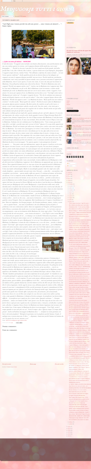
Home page (33, 364)
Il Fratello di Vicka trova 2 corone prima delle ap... (79, 279)
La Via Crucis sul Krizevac (74, 218)
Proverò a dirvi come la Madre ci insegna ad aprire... (79, 313)
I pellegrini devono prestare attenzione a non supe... (79, 236)
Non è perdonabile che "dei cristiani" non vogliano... (79, 419)
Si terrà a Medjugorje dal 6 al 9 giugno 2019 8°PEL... (79, 259)
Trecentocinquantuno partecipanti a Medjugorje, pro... (79, 281)
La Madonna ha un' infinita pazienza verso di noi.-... (79, 214)
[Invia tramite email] (16, 322)
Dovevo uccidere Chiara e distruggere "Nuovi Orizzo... (79, 352)
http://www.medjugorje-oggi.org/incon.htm (16, 320)
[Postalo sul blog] (18, 322)
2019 (69, 182)
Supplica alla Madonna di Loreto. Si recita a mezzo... (79, 253)
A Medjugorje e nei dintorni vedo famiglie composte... (79, 322)
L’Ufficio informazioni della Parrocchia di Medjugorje (79, 332)
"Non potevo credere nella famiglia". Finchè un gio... (79, 354)
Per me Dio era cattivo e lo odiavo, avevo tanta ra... (79, 285)
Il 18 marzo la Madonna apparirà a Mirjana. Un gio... (79, 341)
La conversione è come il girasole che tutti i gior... (78, 315)
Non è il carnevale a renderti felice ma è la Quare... (79, 393)
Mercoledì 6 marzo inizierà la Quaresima (77, 402)
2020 (69, 180)
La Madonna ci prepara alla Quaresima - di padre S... (79, 412)
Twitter (68, 102)
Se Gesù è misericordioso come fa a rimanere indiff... (79, 225)
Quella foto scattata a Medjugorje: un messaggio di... (79, 371)
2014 (69, 434)
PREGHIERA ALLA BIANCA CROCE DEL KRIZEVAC (80, 220)
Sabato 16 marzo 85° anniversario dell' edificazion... (79, 337)
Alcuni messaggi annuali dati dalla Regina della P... (79, 309)
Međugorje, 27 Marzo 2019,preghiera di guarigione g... (79, 229)
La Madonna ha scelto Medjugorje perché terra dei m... (79, 246)
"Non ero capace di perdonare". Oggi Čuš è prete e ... (79, 203)
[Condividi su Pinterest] (21, 322)
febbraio (71, 422)
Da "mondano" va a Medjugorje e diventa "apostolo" (79, 365)
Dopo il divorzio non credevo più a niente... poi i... (78, 386)
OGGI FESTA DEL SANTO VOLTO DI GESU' (78, 404)
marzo (70, 201)
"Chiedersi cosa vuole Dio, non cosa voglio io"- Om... (79, 227)
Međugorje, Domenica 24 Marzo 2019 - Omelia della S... (80, 257)
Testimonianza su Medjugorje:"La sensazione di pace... (79, 235)
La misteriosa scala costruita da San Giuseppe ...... (79, 300)
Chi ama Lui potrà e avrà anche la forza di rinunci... (79, 291)
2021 (69, 178)
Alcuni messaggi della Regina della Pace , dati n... (78, 406)
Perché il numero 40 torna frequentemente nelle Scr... (79, 380)
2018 (69, 426)
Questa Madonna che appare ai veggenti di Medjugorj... (79, 378)
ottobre (70, 188)
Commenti (70, 165)
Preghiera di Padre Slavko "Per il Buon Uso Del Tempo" (80, 328)
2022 (69, 176)
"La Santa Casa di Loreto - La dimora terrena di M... (79, 249)
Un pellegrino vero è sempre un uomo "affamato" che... (79, 296)
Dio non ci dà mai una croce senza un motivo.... (78, 389)
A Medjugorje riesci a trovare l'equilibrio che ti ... (78, 401)
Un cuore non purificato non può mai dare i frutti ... (79, 348)
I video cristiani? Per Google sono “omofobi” (78, 263)
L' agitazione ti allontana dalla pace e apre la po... (78, 324)
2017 (69, 428)
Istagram (68, 104)
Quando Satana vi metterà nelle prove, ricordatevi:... (79, 374)
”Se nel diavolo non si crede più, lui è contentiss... (78, 376)
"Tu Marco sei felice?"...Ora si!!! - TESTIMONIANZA (79, 266)
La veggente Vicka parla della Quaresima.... (77, 395)
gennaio (70, 424)
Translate (24, 16)
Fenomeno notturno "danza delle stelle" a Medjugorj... (79, 373)
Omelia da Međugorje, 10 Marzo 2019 (76, 369)
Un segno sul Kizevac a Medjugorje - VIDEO (77, 320)
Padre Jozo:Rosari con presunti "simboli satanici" (78, 223)
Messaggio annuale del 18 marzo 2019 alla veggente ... (79, 307)
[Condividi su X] (19, 322)
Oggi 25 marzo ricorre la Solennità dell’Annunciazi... (79, 255)
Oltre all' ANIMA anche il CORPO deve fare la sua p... (79, 274)
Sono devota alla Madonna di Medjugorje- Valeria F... (79, 358)
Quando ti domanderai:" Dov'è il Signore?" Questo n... (79, 367)
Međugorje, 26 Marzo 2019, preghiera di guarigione (79, 238)
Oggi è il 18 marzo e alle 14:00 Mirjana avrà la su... (79, 311)
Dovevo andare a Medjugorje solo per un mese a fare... (79, 264)
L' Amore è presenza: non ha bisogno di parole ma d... (79, 231)
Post (69, 163)
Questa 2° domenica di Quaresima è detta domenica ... (79, 318)
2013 (69, 436)
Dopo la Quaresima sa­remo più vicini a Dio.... (78, 391)
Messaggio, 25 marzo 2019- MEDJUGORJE (77, 248)
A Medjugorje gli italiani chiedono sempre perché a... (79, 360)
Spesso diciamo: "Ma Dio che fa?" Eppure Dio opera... (79, 414)
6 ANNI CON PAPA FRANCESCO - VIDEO (77, 343)
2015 (69, 432)
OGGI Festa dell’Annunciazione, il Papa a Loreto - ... (79, 251)
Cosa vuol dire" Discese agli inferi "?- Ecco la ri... (79, 233)
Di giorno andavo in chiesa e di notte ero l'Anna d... (79, 410)
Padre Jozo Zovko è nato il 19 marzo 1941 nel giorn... (79, 302)
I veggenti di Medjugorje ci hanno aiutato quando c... (79, 345)
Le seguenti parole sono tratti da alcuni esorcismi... (79, 270)
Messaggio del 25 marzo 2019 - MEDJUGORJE (78, 242)
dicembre (71, 184)
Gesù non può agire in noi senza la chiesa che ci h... (79, 277)
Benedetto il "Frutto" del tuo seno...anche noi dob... (79, 261)
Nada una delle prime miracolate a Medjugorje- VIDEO (79, 330)
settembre (71, 190)
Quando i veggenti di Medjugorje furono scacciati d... (79, 408)
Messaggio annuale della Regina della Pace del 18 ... (79, 305)
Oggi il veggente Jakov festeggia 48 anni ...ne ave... (79, 397)
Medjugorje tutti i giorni (37, 9)
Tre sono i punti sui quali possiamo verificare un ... (79, 244)
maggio (70, 197)
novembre (71, 186)
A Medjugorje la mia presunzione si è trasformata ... (79, 240)
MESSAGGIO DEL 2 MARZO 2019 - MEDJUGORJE (79, 415)
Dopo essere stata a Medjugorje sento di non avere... (79, 346)
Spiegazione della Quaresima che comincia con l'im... (79, 399)
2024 (69, 172)
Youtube (68, 101)
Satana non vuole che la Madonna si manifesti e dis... (79, 339)
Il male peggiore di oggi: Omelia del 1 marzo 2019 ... (79, 417)
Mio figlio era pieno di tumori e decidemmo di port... (79, 222)
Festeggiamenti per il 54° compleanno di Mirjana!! (79, 304)
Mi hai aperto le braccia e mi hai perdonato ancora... (79, 216)
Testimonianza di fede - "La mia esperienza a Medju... (79, 207)
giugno (70, 195)
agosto (70, 192)
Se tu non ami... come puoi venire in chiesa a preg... (79, 326)
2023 (69, 174)
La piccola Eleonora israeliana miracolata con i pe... (79, 272)
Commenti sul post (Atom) (12, 366)
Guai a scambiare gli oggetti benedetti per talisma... (79, 287)
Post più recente (6, 364)
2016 (69, 430)
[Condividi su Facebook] (20, 322)
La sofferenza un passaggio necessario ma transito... (79, 317)
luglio (70, 193)
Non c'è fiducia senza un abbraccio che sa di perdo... (79, 208)
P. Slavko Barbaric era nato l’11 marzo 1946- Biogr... (79, 361)
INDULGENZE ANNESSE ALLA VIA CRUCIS (78, 335)
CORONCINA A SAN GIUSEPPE (75, 298)
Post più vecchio (59, 364)
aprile (70, 199)
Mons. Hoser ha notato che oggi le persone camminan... (79, 350)
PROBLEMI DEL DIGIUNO (74, 382)
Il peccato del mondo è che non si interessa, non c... (79, 363)
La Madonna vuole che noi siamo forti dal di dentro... (79, 294)
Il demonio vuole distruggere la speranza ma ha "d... (79, 268)
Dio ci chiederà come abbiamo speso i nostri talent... (79, 205)
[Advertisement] (42, 448)
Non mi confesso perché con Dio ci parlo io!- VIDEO (79, 292)
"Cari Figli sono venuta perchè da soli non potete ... (79, 276)
